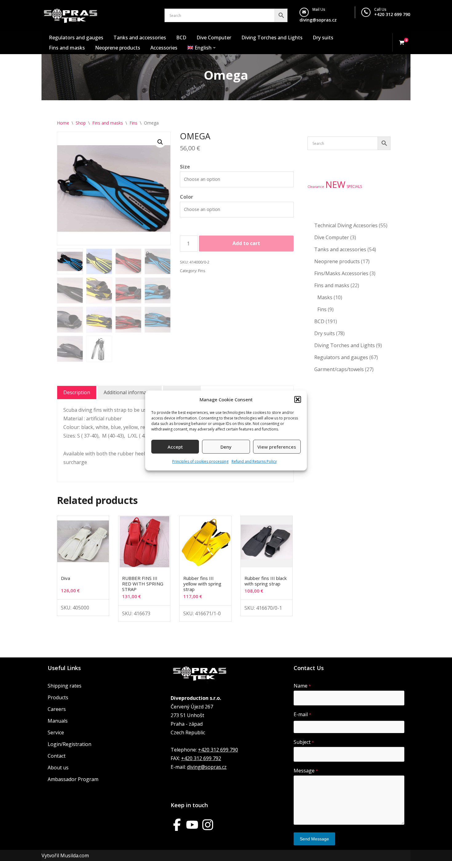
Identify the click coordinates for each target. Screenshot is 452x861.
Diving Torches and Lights (272, 37)
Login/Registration (69, 744)
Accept (175, 447)
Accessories (163, 47)
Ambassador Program (73, 779)
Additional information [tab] (130, 392)
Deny (226, 447)
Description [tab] (76, 392)
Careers (57, 709)
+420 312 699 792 (201, 758)
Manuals (58, 720)
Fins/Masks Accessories (341, 273)
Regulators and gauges (76, 37)
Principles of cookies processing (200, 461)
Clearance (315, 186)
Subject (304, 742)
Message (306, 770)
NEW (335, 184)
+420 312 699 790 (392, 14)
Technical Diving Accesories (346, 225)
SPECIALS (354, 186)
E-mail (302, 714)
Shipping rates (64, 685)
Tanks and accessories (139, 37)
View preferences (276, 447)
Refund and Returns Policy (254, 461)
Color (186, 196)
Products (58, 697)
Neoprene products (117, 47)
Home (63, 123)
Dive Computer (213, 37)
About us (58, 767)
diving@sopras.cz (318, 20)
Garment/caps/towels (339, 369)
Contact (56, 755)
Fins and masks (67, 47)
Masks (324, 297)
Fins (133, 123)
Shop (81, 123)
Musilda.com (74, 855)
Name (302, 685)
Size (185, 166)
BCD (181, 37)
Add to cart (246, 243)
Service (56, 732)
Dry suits (323, 37)
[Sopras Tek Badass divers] (71, 15)
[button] (298, 399)
